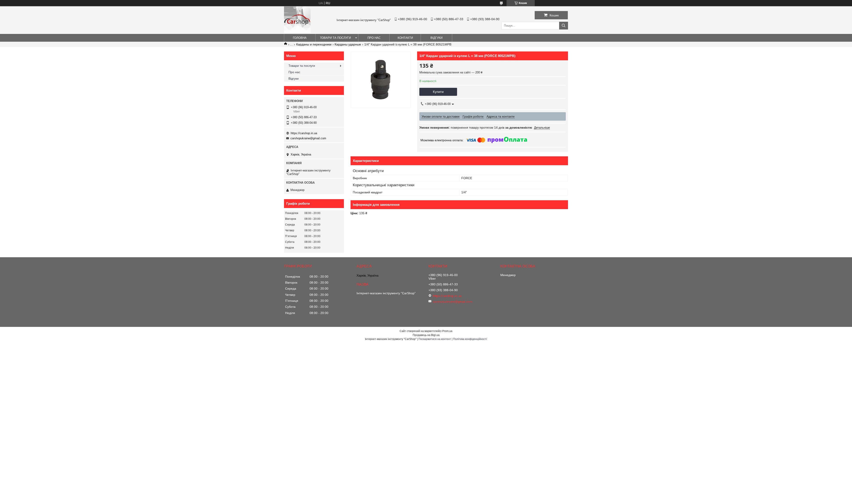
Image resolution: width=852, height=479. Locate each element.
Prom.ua (447, 331)
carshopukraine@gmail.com (308, 138)
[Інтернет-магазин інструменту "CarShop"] (297, 32)
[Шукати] (563, 25)
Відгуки (436, 37)
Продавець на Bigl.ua (426, 335)
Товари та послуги (335, 37)
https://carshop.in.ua (304, 133)
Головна (300, 37)
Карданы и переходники (313, 44)
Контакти (405, 37)
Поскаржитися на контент (434, 339)
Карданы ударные (348, 44)
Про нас (374, 37)
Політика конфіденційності (470, 339)
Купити (438, 92)
